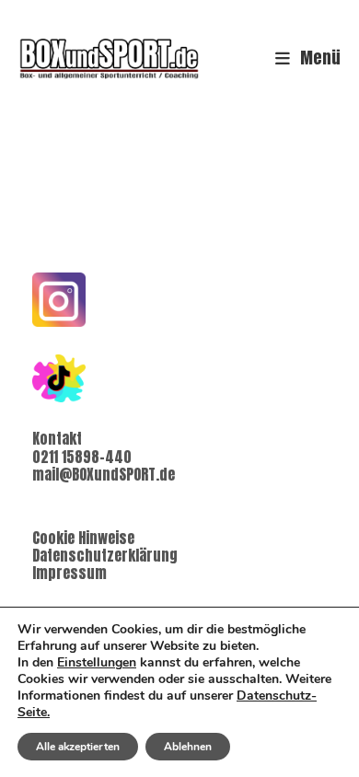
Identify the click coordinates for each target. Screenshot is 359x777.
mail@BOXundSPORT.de (103, 474)
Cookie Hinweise (83, 538)
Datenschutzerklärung (105, 555)
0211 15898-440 (82, 457)
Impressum (69, 573)
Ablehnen (188, 746)
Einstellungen (96, 663)
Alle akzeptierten (78, 746)
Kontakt (57, 438)
